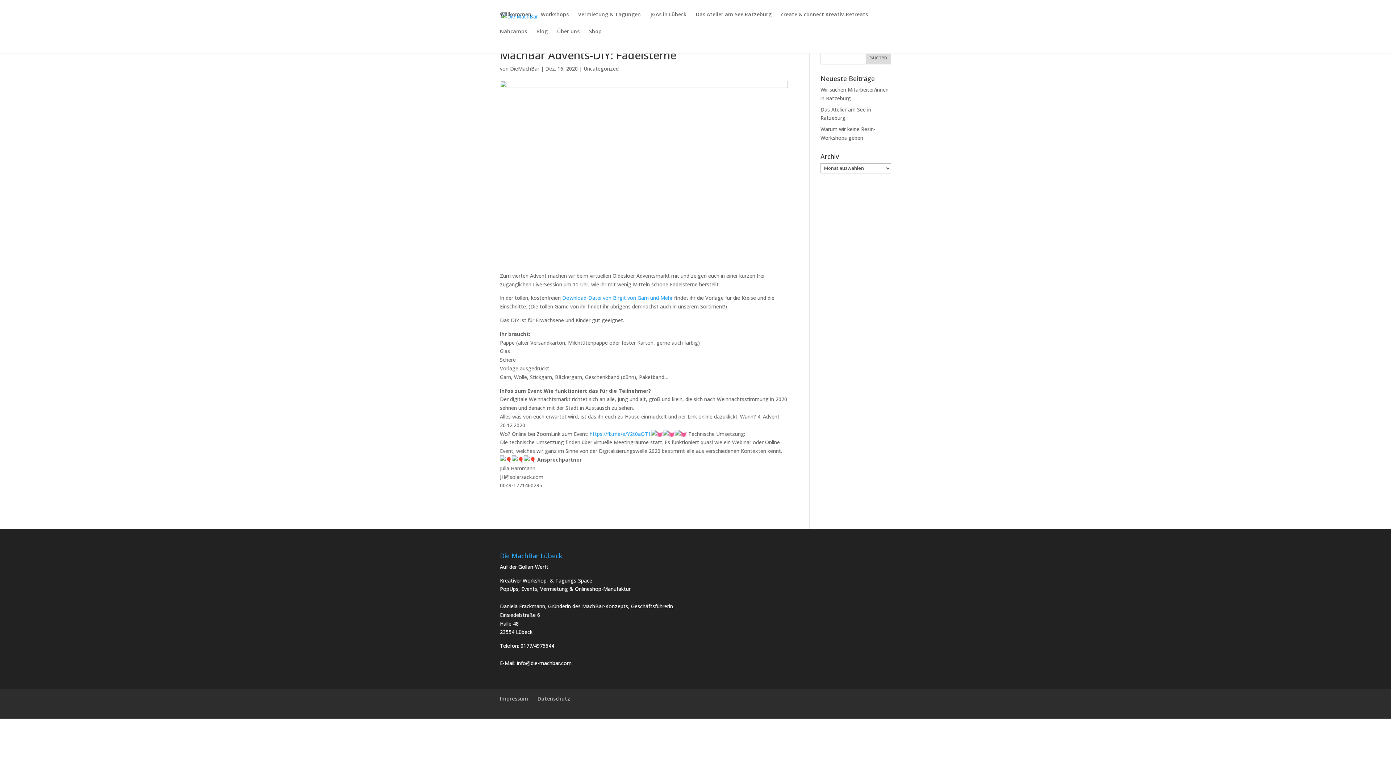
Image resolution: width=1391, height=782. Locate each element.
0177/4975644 (537, 645)
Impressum (514, 698)
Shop (595, 32)
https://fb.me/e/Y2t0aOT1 (620, 433)
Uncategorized (601, 68)
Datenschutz (554, 698)
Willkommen (515, 15)
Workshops (555, 15)
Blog (542, 32)
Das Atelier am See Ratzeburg (734, 15)
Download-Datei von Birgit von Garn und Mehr (618, 297)
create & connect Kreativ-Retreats (824, 15)
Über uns (568, 32)
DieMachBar (524, 68)
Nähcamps (513, 32)
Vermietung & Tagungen (609, 15)
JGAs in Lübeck (668, 15)
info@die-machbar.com (544, 663)
